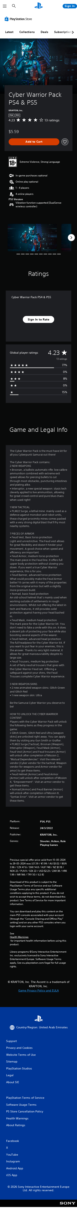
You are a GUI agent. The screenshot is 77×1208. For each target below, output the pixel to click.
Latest (9, 32)
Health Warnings (19, 937)
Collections (27, 32)
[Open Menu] (4, 6)
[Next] (71, 237)
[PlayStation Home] (38, 6)
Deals (44, 32)
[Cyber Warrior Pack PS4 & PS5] (32, 238)
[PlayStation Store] (19, 19)
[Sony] (67, 1206)
